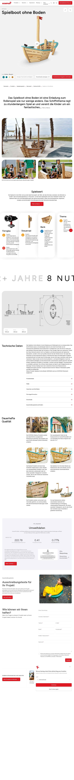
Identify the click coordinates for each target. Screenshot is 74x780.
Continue (53, 685)
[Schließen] (70, 666)
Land (37, 677)
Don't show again (53, 689)
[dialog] (37, 390)
